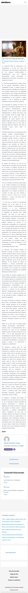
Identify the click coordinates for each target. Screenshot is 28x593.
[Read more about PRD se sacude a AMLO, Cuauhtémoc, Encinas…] (6, 487)
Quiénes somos (14, 577)
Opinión (5, 482)
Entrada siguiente (14, 463)
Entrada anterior (14, 459)
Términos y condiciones (14, 580)
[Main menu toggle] (25, 2)
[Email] (14, 449)
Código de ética (14, 574)
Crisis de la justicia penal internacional (12, 534)
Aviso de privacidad (14, 571)
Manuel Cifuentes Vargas (12, 443)
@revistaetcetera (11, 552)
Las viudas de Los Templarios (12, 480)
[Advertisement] (14, 19)
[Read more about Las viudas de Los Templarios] (6, 476)
